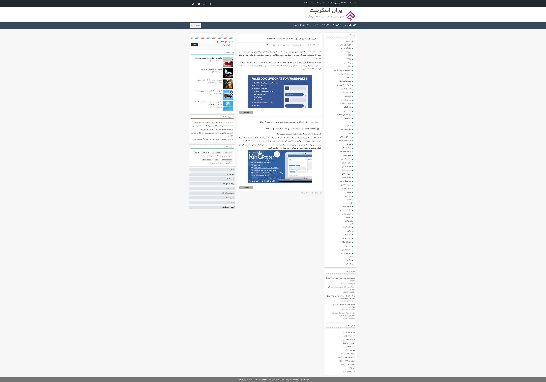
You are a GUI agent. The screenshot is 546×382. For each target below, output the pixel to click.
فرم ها (349, 144)
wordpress (216, 152)
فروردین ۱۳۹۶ (349, 361)
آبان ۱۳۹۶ (351, 347)
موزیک (349, 192)
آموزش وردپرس (350, 25)
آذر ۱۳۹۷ (351, 336)
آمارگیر (349, 66)
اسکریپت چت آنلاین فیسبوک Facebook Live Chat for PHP (292, 39)
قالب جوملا (347, 246)
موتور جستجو (346, 189)
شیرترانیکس (346, 214)
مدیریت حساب (346, 170)
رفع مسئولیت (308, 3)
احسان (230, 139)
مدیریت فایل (347, 177)
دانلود (203, 156)
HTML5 (348, 59)
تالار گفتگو (347, 107)
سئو (350, 133)
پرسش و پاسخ (346, 100)
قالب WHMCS (346, 242)
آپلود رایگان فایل (228, 184)
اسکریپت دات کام (228, 193)
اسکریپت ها (337, 25)
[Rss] (192, 3)
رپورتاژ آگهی (349, 221)
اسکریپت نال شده (345, 74)
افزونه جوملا (347, 206)
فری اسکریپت (229, 174)
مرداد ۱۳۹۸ (350, 332)
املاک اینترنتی (346, 89)
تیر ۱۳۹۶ (351, 350)
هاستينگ (348, 200)
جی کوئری (348, 118)
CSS (349, 55)
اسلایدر (348, 77)
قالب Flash (347, 235)
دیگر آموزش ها (346, 48)
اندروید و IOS (346, 92)
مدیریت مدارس (346, 185)
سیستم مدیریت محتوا (343, 140)
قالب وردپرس (346, 250)
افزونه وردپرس (345, 210)
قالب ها (315, 25)
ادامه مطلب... (246, 113)
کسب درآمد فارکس (227, 207)
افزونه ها (325, 25)
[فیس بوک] (210, 3)
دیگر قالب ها (347, 227)
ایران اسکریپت (213, 156)
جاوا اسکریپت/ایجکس (343, 115)
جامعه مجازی (347, 111)
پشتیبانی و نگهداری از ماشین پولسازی (208, 58)
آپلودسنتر (348, 63)
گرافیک (350, 257)
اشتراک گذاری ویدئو (344, 85)
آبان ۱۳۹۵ (351, 371)
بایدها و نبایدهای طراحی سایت (211, 69)
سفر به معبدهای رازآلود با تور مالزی (209, 80)
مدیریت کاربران (345, 181)
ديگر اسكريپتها (346, 129)
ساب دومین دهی (345, 137)
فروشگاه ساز (346, 148)
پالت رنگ (231, 202)
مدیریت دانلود (346, 174)
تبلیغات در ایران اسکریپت (337, 3)
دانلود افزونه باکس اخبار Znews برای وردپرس (209, 139)
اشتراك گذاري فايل (344, 81)
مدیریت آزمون (346, 159)
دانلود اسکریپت (226, 159)
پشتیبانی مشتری (345, 103)
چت (350, 122)
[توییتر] (198, 3)
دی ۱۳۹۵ (351, 368)
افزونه (197, 152)
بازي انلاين (347, 96)
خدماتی (349, 126)
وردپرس (228, 163)
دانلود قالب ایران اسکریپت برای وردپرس (208, 122)
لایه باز (349, 264)
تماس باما (320, 3)
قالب (216, 159)
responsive (228, 152)
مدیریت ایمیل (346, 163)
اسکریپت (353, 3)
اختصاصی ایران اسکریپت (342, 70)
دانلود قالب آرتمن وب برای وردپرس (213, 130)
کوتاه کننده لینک (345, 152)
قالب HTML (346, 238)
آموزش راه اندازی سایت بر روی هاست (208, 91)
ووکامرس (348, 217)
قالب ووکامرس (346, 253)
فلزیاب (230, 130)
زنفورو (349, 231)
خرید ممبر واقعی (227, 133)
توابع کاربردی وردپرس (301, 25)
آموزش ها (349, 41)
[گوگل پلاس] (204, 3)
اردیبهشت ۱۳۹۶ (349, 357)
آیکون (349, 260)
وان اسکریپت (229, 188)
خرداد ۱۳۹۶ (350, 354)
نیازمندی (348, 196)
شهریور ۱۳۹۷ (350, 339)
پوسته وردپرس (216, 163)
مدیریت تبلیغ (346, 166)
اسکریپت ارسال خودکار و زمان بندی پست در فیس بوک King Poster (288, 122)
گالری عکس (347, 155)
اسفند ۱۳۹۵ (350, 364)
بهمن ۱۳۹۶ (350, 343)
